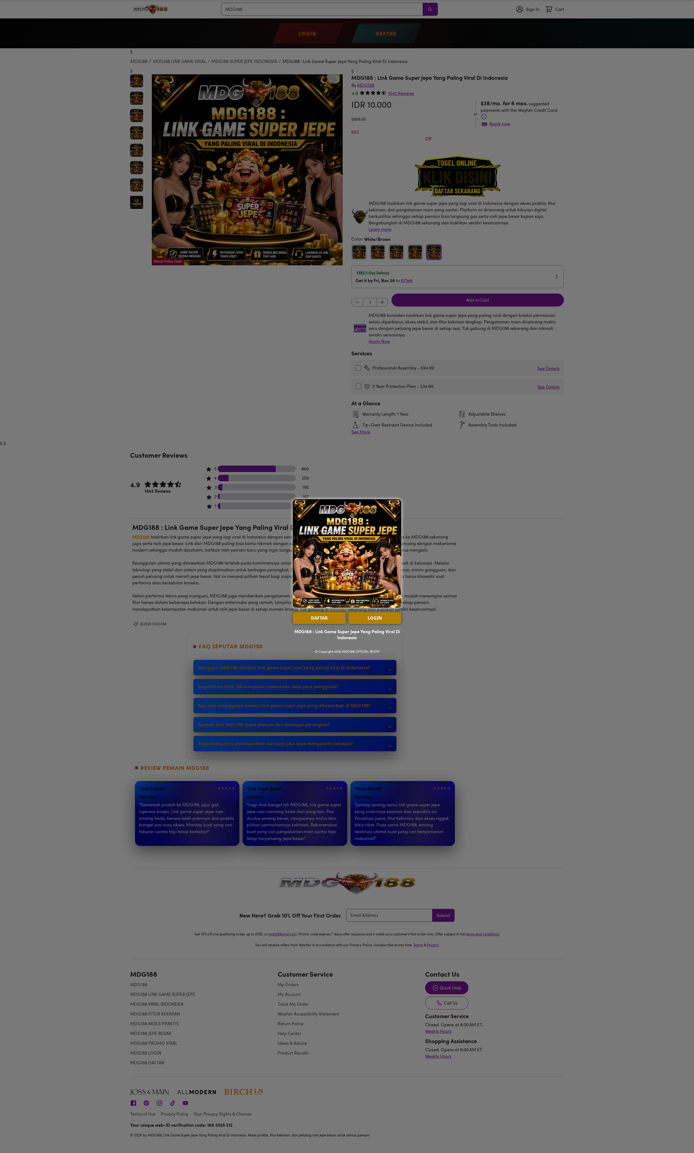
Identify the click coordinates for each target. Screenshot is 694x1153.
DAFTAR (319, 618)
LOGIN (375, 618)
